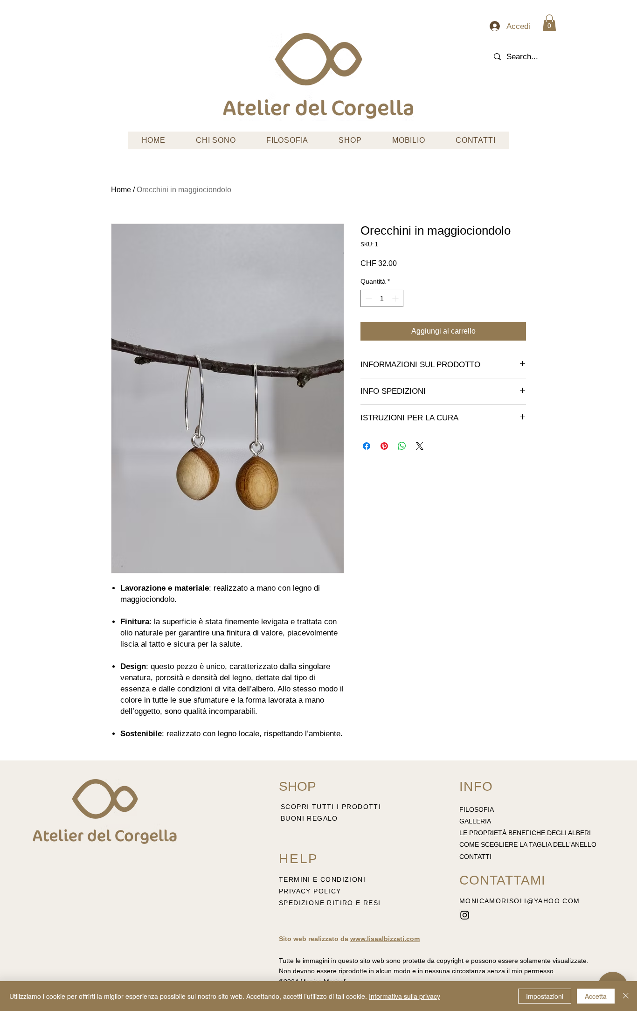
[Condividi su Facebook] (366, 446)
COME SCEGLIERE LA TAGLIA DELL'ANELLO (527, 844)
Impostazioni (544, 996)
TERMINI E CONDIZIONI (322, 879)
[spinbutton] (382, 298)
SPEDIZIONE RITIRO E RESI (330, 902)
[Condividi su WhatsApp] (402, 446)
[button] (549, 22)
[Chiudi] (625, 996)
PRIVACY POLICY (311, 891)
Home (121, 190)
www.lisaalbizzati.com (385, 938)
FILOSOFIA (476, 809)
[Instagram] (465, 915)
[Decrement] (368, 298)
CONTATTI (475, 856)
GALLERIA (475, 821)
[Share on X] (419, 446)
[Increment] (396, 298)
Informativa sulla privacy (404, 996)
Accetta (596, 996)
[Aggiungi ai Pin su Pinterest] (384, 446)
